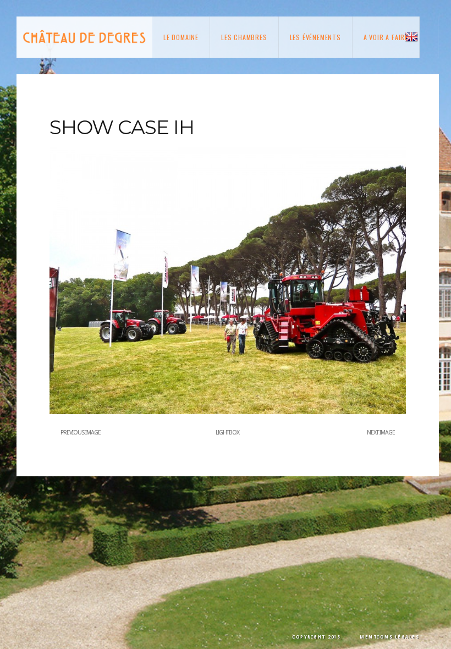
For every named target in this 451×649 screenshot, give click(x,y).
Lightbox (227, 432)
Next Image (381, 432)
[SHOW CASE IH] (228, 412)
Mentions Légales (389, 637)
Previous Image (81, 432)
